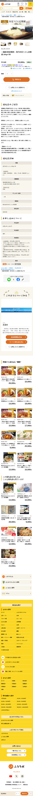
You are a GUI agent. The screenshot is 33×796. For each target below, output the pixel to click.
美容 (2, 643)
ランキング (8, 11)
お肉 (17, 615)
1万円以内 (3, 698)
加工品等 (3, 631)
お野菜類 (18, 621)
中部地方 (11, 268)
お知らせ (3, 739)
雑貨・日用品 (4, 640)
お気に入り (22, 5)
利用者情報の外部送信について (13, 784)
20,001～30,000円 (5, 701)
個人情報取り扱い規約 (19, 782)
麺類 (15, 15)
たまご (2, 624)
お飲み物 (3, 628)
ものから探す (9, 15)
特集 (26, 11)
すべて (2, 612)
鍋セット (18, 634)
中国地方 (3, 686)
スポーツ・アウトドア (21, 640)
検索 (21, 8)
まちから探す (4, 268)
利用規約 (9, 782)
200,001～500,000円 (6, 707)
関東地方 (3, 683)
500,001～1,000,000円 (22, 707)
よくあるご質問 (5, 736)
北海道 (13, 680)
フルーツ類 (4, 618)
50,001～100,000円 (6, 704)
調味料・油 (4, 634)
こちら (22, 66)
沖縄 (2, 689)
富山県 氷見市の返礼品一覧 (7, 269)
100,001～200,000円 (22, 704)
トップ (3, 11)
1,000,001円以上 (5, 710)
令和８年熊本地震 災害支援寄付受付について (16, 0)
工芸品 (2, 646)
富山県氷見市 (18, 268)
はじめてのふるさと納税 (7, 720)
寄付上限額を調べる (6, 723)
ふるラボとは (4, 733)
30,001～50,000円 (21, 701)
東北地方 (25, 680)
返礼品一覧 (15, 11)
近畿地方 (25, 683)
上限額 (18, 5)
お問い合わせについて (16, 91)
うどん (19, 15)
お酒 (17, 624)
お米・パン (4, 615)
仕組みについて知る (16, 68)
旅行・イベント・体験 (6, 637)
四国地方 (14, 686)
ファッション (19, 643)
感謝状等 (18, 646)
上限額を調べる (28, 68)
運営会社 (25, 784)
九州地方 (25, 686)
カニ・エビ (19, 618)
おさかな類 (4, 621)
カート (26, 5)
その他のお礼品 (5, 649)
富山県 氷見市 (5, 48)
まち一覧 (21, 11)
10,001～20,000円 (21, 698)
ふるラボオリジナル (21, 612)
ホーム (2, 15)
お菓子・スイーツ (20, 628)
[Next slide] (31, 11)
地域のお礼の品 (20, 637)
